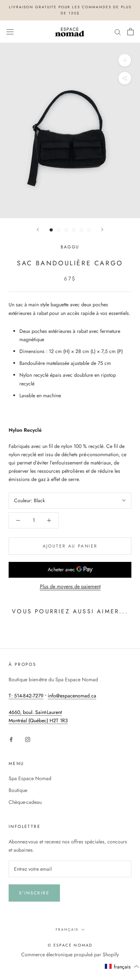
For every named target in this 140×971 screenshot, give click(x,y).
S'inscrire (34, 893)
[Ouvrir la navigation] (10, 32)
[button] (122, 966)
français (67, 929)
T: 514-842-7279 (26, 695)
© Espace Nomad (70, 945)
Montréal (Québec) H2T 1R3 (38, 720)
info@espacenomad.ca (72, 695)
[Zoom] (124, 60)
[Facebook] (11, 739)
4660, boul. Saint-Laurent (35, 712)
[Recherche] (118, 32)
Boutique (18, 790)
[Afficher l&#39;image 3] (66, 230)
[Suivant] (102, 229)
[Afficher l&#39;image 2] (58, 230)
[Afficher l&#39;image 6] (88, 230)
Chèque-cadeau (25, 802)
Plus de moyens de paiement (70, 586)
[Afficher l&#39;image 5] (81, 230)
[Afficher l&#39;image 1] (51, 230)
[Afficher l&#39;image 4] (73, 230)
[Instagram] (27, 739)
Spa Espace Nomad (30, 778)
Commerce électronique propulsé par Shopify (70, 954)
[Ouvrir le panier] (130, 31)
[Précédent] (38, 229)
